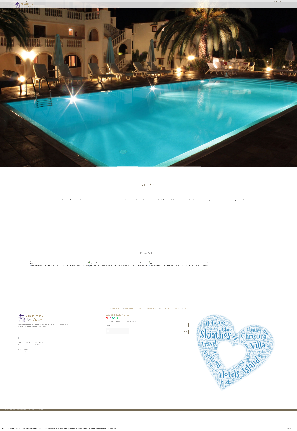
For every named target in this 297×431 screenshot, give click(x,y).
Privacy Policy (42, 326)
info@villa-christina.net (33, 1)
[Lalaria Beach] (59, 263)
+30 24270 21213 (20, 1)
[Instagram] (276, 1)
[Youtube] (274, 1)
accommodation (114, 308)
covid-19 (176, 308)
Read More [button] (113, 428)
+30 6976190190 (23, 351)
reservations (152, 308)
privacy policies (164, 308)
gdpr (184, 308)
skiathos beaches (129, 308)
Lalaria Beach (41, 5)
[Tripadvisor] (278, 1)
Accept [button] (289, 428)
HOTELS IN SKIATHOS (40, 409)
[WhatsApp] (280, 1)
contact (141, 308)
